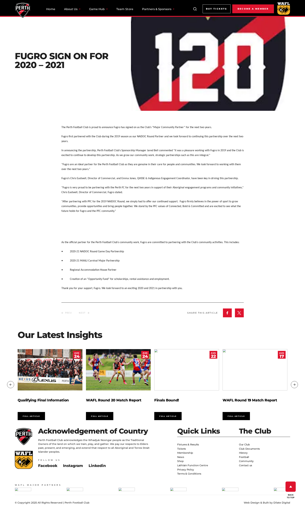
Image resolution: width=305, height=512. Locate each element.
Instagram (73, 465)
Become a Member (253, 8)
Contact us (245, 465)
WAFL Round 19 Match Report (250, 400)
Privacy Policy (185, 469)
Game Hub (97, 9)
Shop (180, 461)
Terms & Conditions (189, 473)
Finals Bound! (166, 400)
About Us (70, 9)
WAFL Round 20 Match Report (113, 400)
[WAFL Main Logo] (283, 8)
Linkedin (97, 465)
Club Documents (249, 448)
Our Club (244, 444)
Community (246, 461)
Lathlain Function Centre (192, 465)
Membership (185, 452)
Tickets (181, 448)
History (243, 452)
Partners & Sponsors (156, 9)
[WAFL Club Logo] (23, 10)
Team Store (124, 9)
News (180, 457)
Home (50, 9)
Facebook (47, 465)
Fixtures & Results (188, 444)
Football (244, 457)
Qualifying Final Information (43, 400)
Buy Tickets (216, 8)
